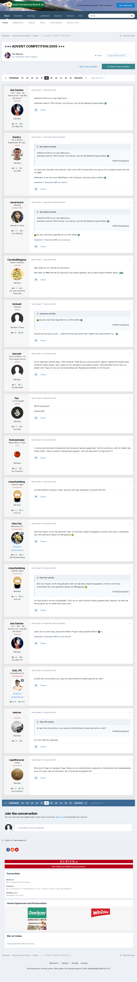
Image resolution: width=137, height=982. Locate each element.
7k (15, 384)
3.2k (15, 788)
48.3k (22, 701)
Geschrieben (43, 90)
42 (66, 78)
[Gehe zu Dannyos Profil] (8, 55)
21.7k (15, 230)
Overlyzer (70, 15)
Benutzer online (73, 22)
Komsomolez (16, 439)
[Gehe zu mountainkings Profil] (17, 496)
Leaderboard (44, 15)
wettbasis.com (11, 892)
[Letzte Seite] (86, 78)
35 (32, 78)
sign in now (60, 817)
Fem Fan (17, 523)
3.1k (15, 510)
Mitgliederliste (18, 22)
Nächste (78, 78)
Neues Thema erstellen (88, 66)
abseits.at (58, 15)
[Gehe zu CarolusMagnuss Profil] (17, 274)
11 (21, 384)
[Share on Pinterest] (17, 850)
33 (22, 78)
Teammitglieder (56, 22)
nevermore (16, 202)
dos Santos (16, 90)
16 (22, 510)
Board (6, 15)
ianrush (16, 353)
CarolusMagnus (16, 259)
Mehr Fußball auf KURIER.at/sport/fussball (69, 866)
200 (22, 332)
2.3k (16, 168)
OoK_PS (17, 670)
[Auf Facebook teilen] (8, 850)
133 (22, 788)
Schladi (16, 304)
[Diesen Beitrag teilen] (130, 90)
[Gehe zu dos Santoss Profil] (17, 110)
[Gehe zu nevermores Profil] (17, 217)
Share (99, 55)
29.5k (15, 554)
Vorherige (14, 78)
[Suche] (132, 16)
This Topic (121, 16)
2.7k (16, 288)
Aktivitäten (18, 15)
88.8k (14, 701)
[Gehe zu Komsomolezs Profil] (17, 454)
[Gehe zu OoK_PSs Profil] (17, 685)
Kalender (31, 22)
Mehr (81, 15)
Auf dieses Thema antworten (118, 66)
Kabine (34, 56)
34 (27, 78)
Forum (5, 22)
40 (56, 78)
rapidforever (16, 759)
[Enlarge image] (105, 103)
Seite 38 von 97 (97, 78)
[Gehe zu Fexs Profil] (17, 413)
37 (42, 78)
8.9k (16, 123)
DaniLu (17, 137)
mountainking (17, 481)
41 (61, 78)
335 (15, 468)
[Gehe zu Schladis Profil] (17, 319)
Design (65, 963)
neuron (17, 712)
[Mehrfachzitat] (36, 110)
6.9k (15, 332)
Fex (17, 398)
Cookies (84, 963)
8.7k (16, 741)
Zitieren (43, 110)
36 (37, 78)
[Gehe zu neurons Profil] (17, 727)
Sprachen (54, 963)
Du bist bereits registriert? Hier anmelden (95, 5)
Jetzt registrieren (125, 5)
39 (51, 78)
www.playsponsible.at (96, 968)
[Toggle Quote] (38, 147)
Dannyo (19, 54)
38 (46, 78)
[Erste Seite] (5, 78)
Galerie (42, 22)
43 (71, 78)
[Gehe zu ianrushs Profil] (17, 371)
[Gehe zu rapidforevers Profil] (17, 774)
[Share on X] (4, 850)
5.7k (16, 426)
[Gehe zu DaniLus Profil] (17, 154)
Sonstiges (31, 15)
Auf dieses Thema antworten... (32, 827)
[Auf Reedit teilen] (12, 850)
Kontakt (75, 963)
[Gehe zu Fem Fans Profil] (17, 538)
